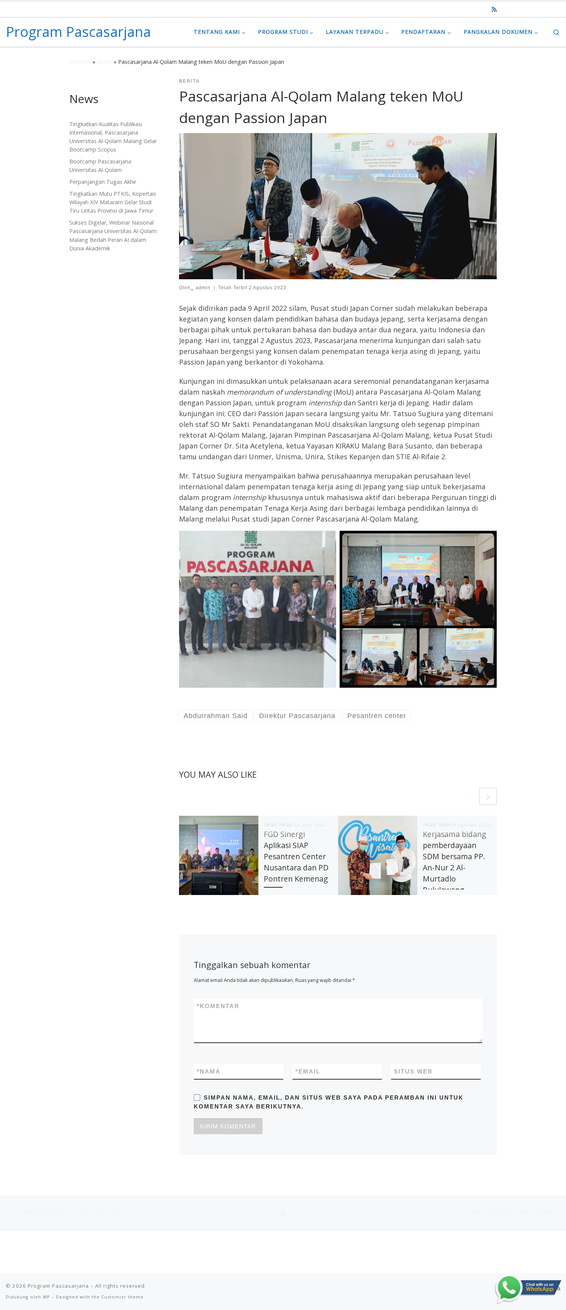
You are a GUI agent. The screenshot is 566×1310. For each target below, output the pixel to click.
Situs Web (413, 1071)
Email (307, 1071)
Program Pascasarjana (58, 1285)
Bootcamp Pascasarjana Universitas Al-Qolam (100, 165)
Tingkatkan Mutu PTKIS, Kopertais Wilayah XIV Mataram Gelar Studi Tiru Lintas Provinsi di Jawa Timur (112, 202)
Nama (209, 1071)
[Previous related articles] (469, 796)
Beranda (80, 61)
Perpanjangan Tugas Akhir (102, 181)
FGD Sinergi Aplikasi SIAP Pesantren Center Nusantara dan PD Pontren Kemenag (296, 856)
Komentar (218, 1006)
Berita (104, 61)
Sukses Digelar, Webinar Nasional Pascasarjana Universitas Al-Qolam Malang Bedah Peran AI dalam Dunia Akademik (113, 235)
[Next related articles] (488, 796)
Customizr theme (122, 1297)
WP (46, 1297)
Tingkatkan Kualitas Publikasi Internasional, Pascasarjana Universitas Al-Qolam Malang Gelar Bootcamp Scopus (113, 136)
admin (203, 287)
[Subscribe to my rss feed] (494, 9)
